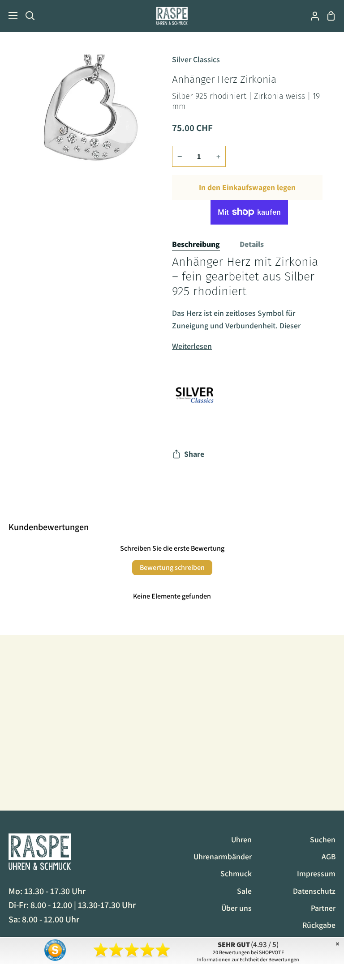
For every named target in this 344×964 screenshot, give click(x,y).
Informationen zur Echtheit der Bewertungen (248, 959)
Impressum (316, 873)
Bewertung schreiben (172, 567)
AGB (328, 856)
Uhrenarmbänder (223, 856)
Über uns (236, 908)
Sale (244, 891)
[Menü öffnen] (9, 16)
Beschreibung (196, 244)
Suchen (322, 839)
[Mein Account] (311, 16)
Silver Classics (196, 59)
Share (194, 454)
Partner (323, 908)
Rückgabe (318, 925)
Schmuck (236, 873)
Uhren (241, 839)
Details (252, 244)
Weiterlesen (192, 346)
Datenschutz (314, 891)
